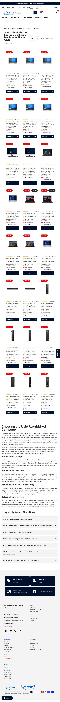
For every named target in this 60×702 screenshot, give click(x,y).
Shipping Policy (7, 674)
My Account (33, 641)
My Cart (32, 645)
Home (5, 28)
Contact (28, 7)
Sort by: (42, 38)
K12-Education (33, 618)
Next (34, 419)
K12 (20, 7)
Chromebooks (7, 649)
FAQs (24, 7)
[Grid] (32, 38)
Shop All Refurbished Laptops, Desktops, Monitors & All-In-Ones (23, 28)
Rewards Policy (7, 678)
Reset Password (34, 643)
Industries (32, 607)
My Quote (31, 7)
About (3, 7)
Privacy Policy (7, 672)
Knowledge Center (34, 611)
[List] (37, 38)
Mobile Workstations (9, 647)
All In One (6, 651)
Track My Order (38, 7)
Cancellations (7, 669)
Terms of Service (8, 676)
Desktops (6, 643)
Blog (13, 7)
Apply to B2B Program (35, 609)
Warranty (6, 667)
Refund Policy (7, 670)
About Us (32, 605)
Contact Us (32, 620)
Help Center (33, 614)
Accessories (7, 656)
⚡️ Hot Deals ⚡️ (8, 658)
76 (31, 419)
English (56, 7)
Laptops (6, 645)
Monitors (6, 653)
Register (32, 647)
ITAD (17, 7)
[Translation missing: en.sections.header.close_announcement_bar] (58, 4)
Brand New (6, 641)
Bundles (6, 654)
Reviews (9, 7)
